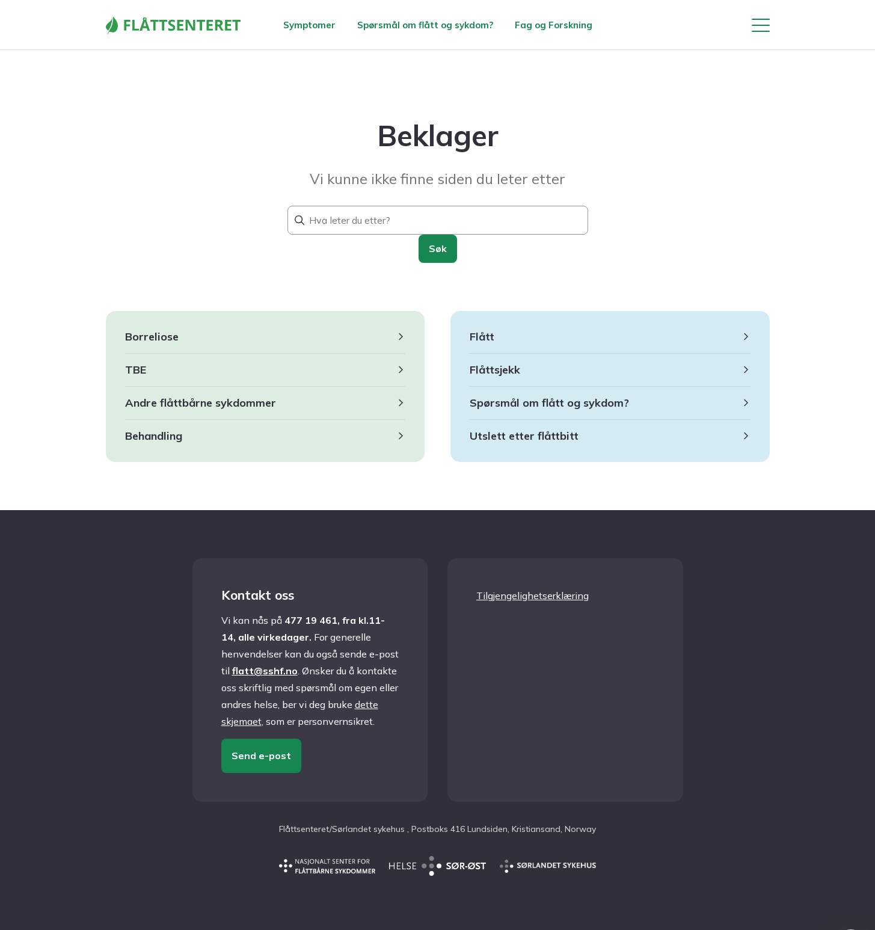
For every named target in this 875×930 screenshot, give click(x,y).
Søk (438, 248)
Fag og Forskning (553, 25)
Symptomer (309, 25)
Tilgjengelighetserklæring (532, 596)
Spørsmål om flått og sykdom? (425, 25)
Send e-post (261, 756)
